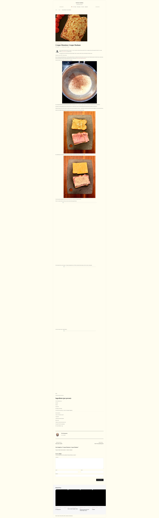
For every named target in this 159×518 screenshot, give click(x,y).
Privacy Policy (61, 515)
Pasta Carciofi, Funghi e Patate (73, 508)
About (56, 515)
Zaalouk (93, 509)
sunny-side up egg (64, 51)
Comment (57, 457)
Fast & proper (57, 507)
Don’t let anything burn (99, 443)
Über (64, 515)
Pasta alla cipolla (58, 443)
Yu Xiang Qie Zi (58, 509)
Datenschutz (71, 515)
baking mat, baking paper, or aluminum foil (70, 199)
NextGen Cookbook (79, 2)
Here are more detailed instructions (81, 58)
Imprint (58, 515)
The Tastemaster (64, 433)
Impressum (67, 515)
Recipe (60, 507)
